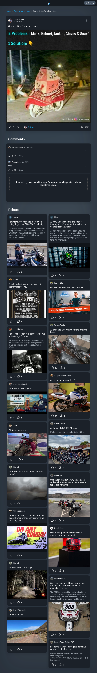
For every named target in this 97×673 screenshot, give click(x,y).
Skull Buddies (17, 148)
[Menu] (86, 20)
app (45, 182)
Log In (26, 182)
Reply (21, 156)
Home (8, 11)
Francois (15, 162)
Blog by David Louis (22, 11)
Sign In (91, 3)
